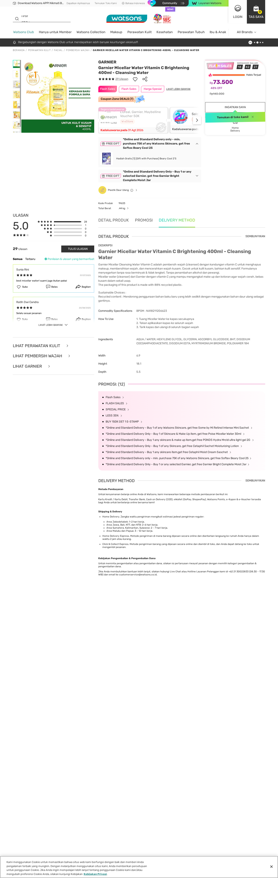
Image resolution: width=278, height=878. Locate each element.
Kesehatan (165, 32)
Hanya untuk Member (55, 32)
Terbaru (30, 259)
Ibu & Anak (218, 32)
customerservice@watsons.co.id (138, 574)
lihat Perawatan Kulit (37, 346)
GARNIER (107, 62)
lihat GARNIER (28, 366)
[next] (197, 120)
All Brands (245, 32)
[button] (256, 12)
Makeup (116, 32)
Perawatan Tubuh (191, 32)
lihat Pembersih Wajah (38, 356)
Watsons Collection (91, 32)
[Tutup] (271, 866)
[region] (139, 867)
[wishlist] (135, 79)
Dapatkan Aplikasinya (78, 3)
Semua (17, 259)
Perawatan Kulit (139, 32)
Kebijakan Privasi (95, 873)
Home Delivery (110, 516)
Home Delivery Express (115, 536)
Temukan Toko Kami (106, 3)
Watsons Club (23, 32)
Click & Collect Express (115, 544)
